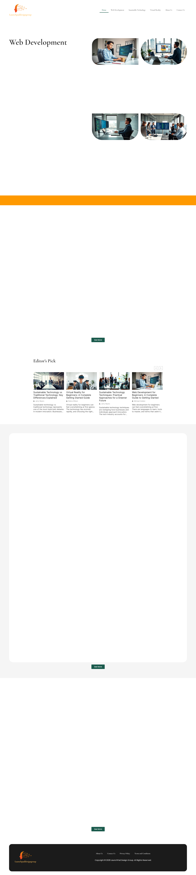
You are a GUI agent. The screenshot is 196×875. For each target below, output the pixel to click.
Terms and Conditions (142, 853)
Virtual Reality (155, 10)
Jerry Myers (39, 401)
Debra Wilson (73, 401)
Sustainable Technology (137, 10)
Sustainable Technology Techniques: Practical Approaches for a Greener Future (113, 396)
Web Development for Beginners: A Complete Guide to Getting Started (145, 395)
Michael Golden (139, 401)
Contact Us (181, 10)
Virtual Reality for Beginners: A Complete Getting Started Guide (78, 395)
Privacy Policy (125, 853)
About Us (168, 10)
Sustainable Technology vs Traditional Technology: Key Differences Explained (48, 395)
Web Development (117, 10)
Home (104, 10)
